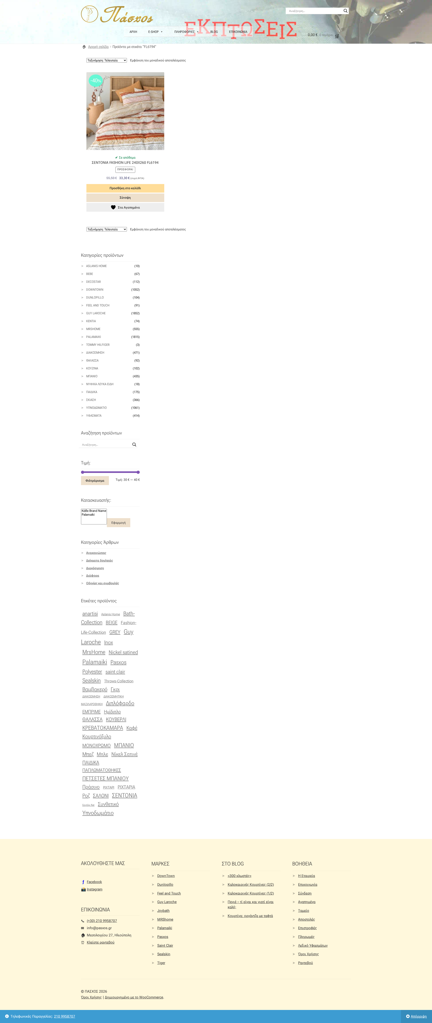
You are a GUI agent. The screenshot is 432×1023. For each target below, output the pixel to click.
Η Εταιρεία (306, 876)
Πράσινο (91, 787)
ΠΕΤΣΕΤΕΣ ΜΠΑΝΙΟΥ (105, 778)
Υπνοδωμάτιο (96, 407)
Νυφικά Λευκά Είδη (99, 384)
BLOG (214, 32)
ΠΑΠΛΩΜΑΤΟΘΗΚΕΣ (101, 770)
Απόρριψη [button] (419, 1016)
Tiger (161, 963)
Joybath (163, 910)
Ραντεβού (305, 963)
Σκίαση (91, 400)
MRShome (165, 919)
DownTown (94, 289)
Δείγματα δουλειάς (99, 560)
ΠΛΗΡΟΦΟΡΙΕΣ (184, 32)
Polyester (92, 671)
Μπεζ (87, 754)
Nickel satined (123, 652)
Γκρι (115, 689)
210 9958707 (64, 1016)
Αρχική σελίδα (98, 47)
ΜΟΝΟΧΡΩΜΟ (96, 745)
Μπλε (102, 754)
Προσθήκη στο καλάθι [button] (125, 188)
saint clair (115, 672)
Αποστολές (306, 919)
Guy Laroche (167, 902)
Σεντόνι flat (88, 805)
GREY (114, 632)
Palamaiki (93, 337)
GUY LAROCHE (96, 313)
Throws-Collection (118, 681)
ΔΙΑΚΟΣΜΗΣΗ (91, 696)
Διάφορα (92, 575)
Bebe (89, 274)
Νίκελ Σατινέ (124, 754)
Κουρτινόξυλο (96, 736)
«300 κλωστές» (239, 876)
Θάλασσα (92, 360)
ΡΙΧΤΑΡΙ (108, 787)
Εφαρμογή (118, 522)
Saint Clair (165, 945)
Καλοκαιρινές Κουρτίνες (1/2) (251, 893)
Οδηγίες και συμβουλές (102, 583)
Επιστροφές (307, 928)
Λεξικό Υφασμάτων (313, 945)
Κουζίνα (92, 368)
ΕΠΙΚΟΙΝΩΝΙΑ (238, 32)
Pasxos (118, 662)
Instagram (94, 889)
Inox (108, 642)
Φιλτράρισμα (95, 480)
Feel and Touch (97, 305)
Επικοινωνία (307, 884)
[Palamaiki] (94, 515)
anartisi (90, 614)
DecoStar (93, 281)
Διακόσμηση (95, 352)
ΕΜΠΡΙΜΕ (91, 711)
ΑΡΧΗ (133, 32)
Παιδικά (91, 392)
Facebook (94, 882)
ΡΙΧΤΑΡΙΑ (126, 787)
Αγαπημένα (306, 902)
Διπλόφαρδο (120, 703)
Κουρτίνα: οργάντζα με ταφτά (250, 916)
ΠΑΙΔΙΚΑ (90, 762)
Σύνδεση (305, 893)
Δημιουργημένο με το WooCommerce (134, 997)
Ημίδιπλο (112, 711)
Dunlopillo (95, 297)
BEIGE (111, 622)
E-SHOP (153, 32)
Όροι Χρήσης (308, 954)
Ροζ (86, 796)
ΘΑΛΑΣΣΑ (92, 719)
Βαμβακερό (94, 689)
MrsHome (93, 329)
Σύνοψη (125, 197)
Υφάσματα (93, 415)
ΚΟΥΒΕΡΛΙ (116, 719)
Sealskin (91, 680)
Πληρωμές (306, 937)
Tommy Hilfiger (98, 344)
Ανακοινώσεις (96, 553)
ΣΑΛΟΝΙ (101, 795)
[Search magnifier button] (345, 11)
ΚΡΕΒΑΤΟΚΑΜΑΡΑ (102, 728)
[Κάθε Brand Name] (94, 511)
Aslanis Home (96, 266)
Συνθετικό (108, 804)
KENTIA (91, 321)
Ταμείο (303, 910)
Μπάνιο (91, 376)
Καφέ (131, 728)
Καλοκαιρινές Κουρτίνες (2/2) (251, 884)
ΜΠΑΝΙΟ (124, 745)
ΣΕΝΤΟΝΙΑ (124, 795)
